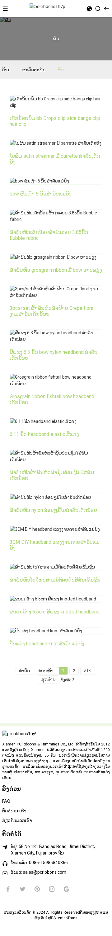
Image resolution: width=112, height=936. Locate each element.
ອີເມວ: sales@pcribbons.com (38, 872)
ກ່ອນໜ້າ (46, 670)
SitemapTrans (65, 918)
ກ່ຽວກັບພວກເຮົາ (17, 820)
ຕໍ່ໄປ (87, 670)
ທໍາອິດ (24, 670)
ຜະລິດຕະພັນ (33, 69)
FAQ (6, 801)
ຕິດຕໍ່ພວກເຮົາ (14, 810)
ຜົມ (61, 69)
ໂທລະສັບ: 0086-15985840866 (39, 862)
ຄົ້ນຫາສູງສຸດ (89, 912)
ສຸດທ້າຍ (48, 679)
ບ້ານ (6, 69)
